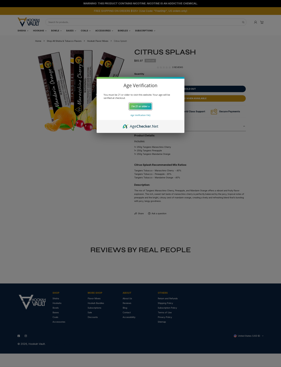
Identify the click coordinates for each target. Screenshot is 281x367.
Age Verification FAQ (140, 115)
